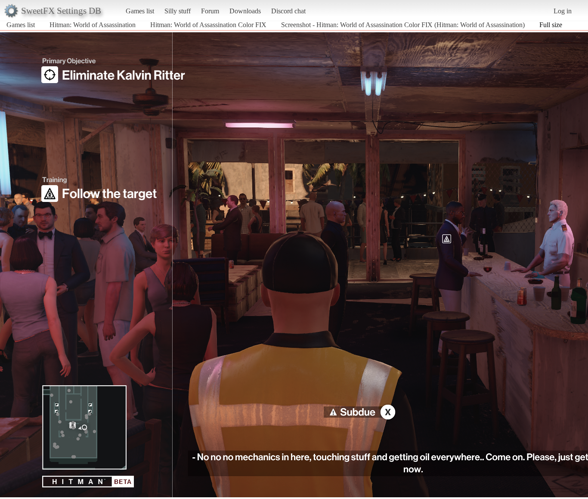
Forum (210, 11)
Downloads (245, 11)
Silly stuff (177, 11)
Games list (140, 11)
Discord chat (288, 11)
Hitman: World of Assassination (93, 24)
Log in (563, 11)
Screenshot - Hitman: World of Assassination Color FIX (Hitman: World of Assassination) (403, 24)
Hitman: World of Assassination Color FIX (208, 24)
